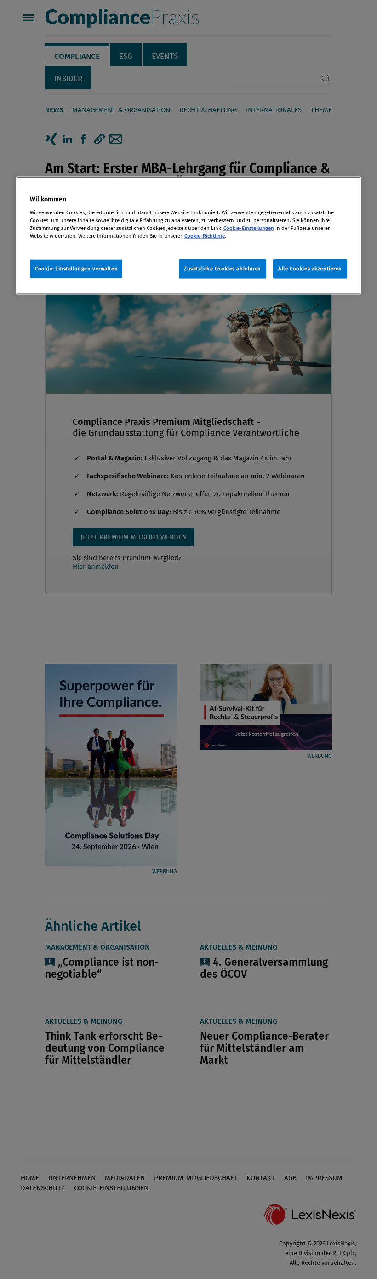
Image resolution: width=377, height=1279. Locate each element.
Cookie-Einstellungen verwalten (76, 268)
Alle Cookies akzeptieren (310, 268)
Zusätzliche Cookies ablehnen (222, 268)
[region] (188, 236)
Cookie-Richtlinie (204, 236)
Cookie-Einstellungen (248, 227)
